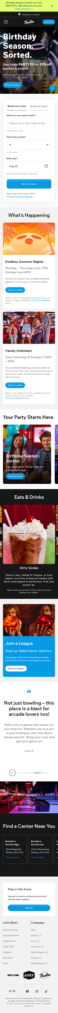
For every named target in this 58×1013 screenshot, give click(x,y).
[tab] (17, 106)
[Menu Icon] (6, 22)
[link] (49, 22)
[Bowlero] (45, 975)
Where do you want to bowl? (21, 115)
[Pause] (52, 88)
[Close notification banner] (52, 6)
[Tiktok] (46, 991)
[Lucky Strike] (13, 975)
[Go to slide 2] (29, 772)
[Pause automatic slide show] (12, 773)
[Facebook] (27, 991)
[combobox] (29, 145)
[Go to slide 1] (21, 772)
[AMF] (29, 975)
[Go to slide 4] (45, 772)
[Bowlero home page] (29, 22)
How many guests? (16, 137)
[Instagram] (36, 991)
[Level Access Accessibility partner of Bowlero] (12, 991)
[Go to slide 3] (37, 772)
